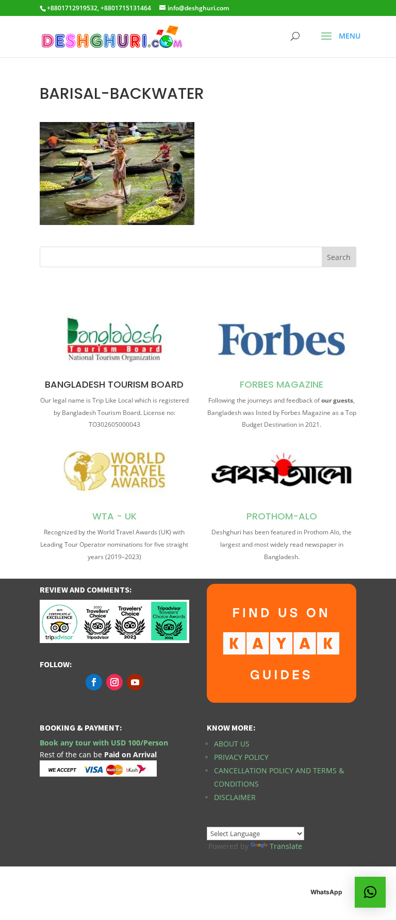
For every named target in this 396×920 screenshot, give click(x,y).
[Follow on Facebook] (94, 682)
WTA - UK (114, 516)
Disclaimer (235, 797)
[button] (370, 892)
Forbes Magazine (281, 384)
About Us (232, 744)
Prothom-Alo (281, 516)
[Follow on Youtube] (135, 682)
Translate (286, 846)
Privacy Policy (241, 757)
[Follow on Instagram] (114, 682)
